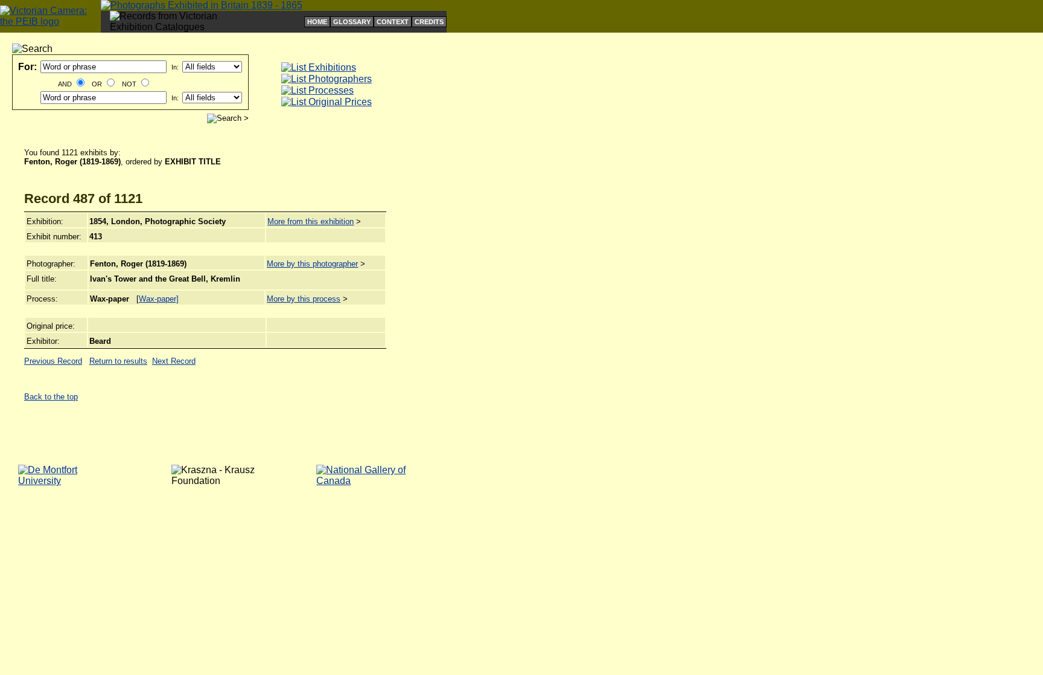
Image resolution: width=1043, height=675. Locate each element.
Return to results (118, 361)
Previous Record (53, 361)
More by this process (303, 298)
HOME (317, 21)
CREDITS (429, 21)
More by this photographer (312, 263)
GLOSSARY (352, 21)
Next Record (174, 361)
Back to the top (51, 396)
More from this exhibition (310, 221)
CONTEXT (393, 21)
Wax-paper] (159, 298)
